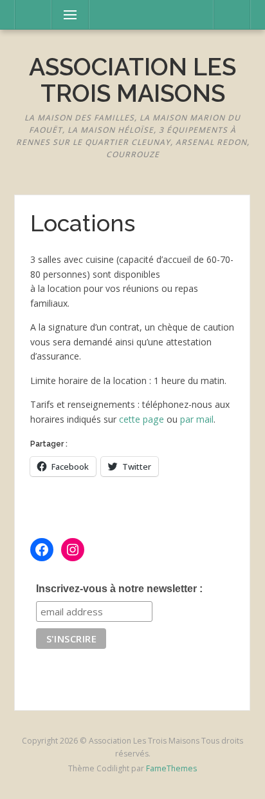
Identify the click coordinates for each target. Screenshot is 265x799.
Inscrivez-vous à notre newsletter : (119, 588)
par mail (197, 419)
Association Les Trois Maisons (132, 80)
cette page (141, 419)
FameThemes (171, 768)
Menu (64, 14)
